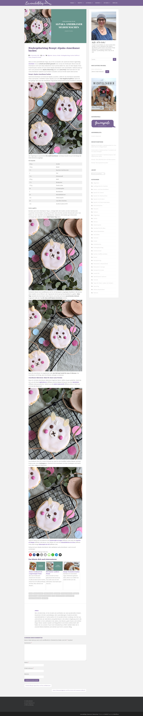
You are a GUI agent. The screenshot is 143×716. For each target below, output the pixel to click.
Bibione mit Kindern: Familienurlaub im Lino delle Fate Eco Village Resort (103, 146)
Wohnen (97, 3)
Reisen (95, 257)
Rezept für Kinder (70, 595)
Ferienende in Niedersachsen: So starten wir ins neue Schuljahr (103, 150)
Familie (72, 3)
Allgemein (49, 55)
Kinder (58, 55)
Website (26, 674)
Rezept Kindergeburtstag (35, 598)
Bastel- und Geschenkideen (101, 189)
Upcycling (96, 286)
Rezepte (80, 3)
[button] (30, 554)
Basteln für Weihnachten (100, 196)
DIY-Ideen (106, 3)
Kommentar (28, 643)
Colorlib (106, 714)
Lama (53, 595)
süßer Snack (45, 598)
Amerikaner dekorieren (66, 593)
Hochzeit (96, 238)
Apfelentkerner (43, 382)
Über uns (115, 3)
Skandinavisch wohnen (100, 276)
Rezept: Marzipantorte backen (99, 162)
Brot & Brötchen (98, 205)
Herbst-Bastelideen (99, 231)
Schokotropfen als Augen (55, 540)
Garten (95, 218)
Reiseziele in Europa (99, 267)
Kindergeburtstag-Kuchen (44, 595)
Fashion (96, 212)
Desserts (96, 209)
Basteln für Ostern (99, 192)
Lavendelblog (83, 714)
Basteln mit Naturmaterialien (102, 202)
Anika (43, 55)
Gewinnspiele (97, 225)
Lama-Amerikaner (60, 595)
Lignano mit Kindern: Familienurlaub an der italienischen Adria (103, 155)
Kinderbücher (97, 244)
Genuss (55, 55)
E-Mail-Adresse (29, 668)
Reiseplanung (97, 260)
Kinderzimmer (97, 251)
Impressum (89, 714)
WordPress (116, 714)
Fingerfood (76, 593)
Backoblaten (76, 382)
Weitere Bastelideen (99, 289)
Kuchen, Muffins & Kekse (100, 254)
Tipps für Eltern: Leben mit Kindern (103, 283)
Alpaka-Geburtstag (48, 593)
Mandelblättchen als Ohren (68, 542)
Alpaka (30, 593)
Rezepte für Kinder (36, 57)
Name (26, 662)
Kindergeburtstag (65, 55)
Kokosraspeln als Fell (44, 544)
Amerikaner (32, 64)
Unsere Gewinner (96, 136)
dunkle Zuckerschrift (59, 384)
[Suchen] (114, 59)
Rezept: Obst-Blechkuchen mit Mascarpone (103, 159)
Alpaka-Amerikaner (38, 593)
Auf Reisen (88, 3)
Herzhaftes (97, 234)
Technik (96, 280)
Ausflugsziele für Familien (101, 186)
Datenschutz (95, 714)
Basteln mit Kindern (99, 199)
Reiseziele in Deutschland (101, 263)
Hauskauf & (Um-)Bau (99, 228)
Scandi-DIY (96, 273)
